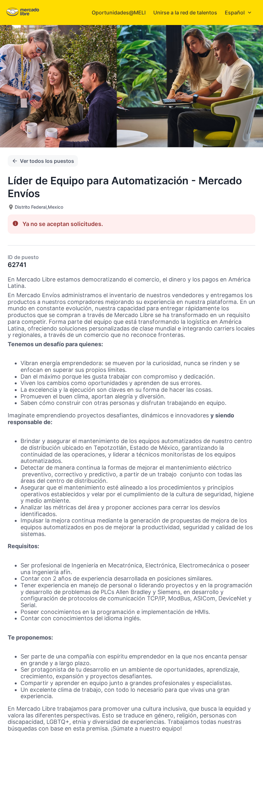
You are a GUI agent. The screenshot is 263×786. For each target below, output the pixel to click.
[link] (22, 12)
